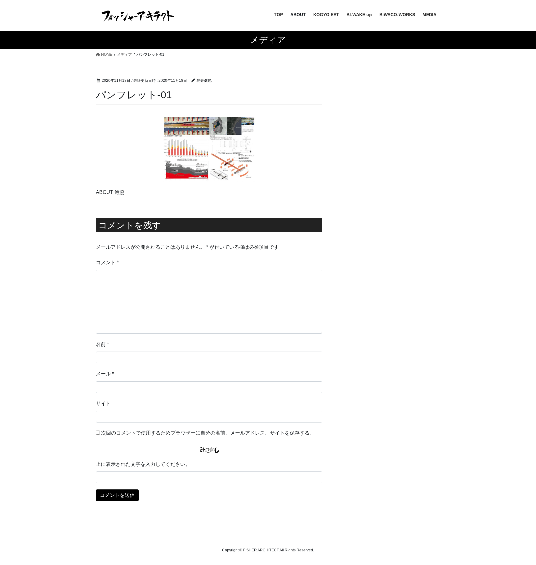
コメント (107, 262)
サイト (103, 403)
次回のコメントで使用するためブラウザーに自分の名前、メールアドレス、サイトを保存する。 (208, 433)
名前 (102, 344)
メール (105, 373)
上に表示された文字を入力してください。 (143, 464)
